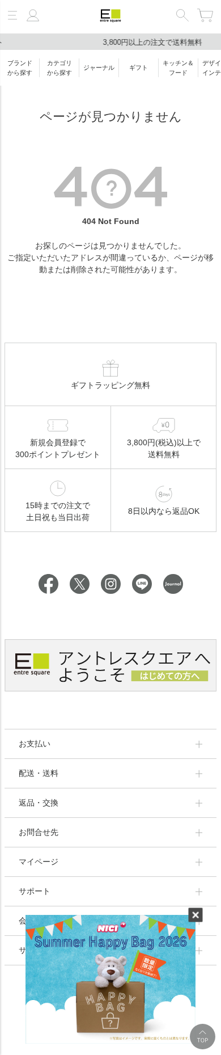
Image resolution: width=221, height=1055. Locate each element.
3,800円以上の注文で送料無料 (110, 42)
